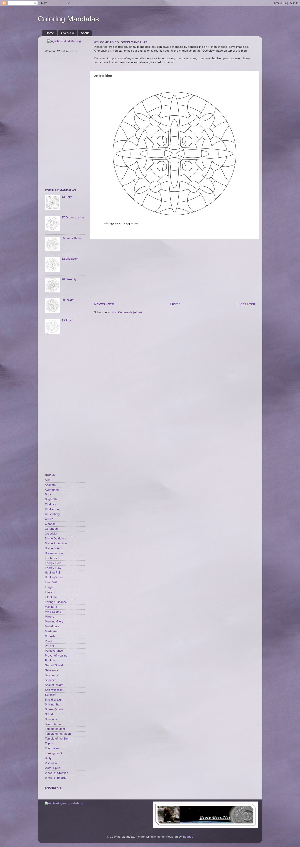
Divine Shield (53, 548)
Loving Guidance (56, 601)
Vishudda (51, 763)
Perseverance (54, 650)
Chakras (50, 504)
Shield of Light (54, 699)
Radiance (51, 660)
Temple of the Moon (58, 733)
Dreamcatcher (54, 553)
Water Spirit (52, 767)
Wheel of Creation (56, 772)
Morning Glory (54, 621)
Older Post (246, 304)
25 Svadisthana (72, 238)
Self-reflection (54, 689)
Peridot (49, 646)
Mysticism (51, 631)
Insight (49, 587)
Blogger (187, 836)
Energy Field (53, 563)
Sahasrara (51, 670)
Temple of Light (55, 728)
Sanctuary (51, 675)
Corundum (52, 528)
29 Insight (68, 299)
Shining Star (53, 704)
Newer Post (104, 304)
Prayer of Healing (56, 655)
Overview (67, 33)
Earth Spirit (52, 558)
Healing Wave (54, 577)
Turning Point (53, 753)
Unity (48, 758)
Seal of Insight (54, 684)
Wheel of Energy (55, 777)
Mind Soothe (53, 611)
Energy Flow (53, 567)
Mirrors (49, 616)
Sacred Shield (54, 665)
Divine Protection (56, 543)
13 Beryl (67, 196)
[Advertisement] (174, 270)
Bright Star (52, 499)
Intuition (50, 592)
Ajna (48, 480)
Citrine (49, 518)
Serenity (50, 694)
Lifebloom (51, 597)
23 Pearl (67, 320)
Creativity (51, 533)
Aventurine (52, 489)
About (85, 33)
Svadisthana (53, 724)
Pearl (48, 641)
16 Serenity (69, 279)
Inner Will (51, 582)
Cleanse (50, 523)
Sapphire (51, 680)
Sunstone (51, 719)
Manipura (51, 606)
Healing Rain (53, 572)
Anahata (50, 484)
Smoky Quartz (54, 709)
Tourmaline (52, 748)
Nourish (50, 636)
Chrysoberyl (52, 514)
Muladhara (52, 626)
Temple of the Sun (57, 738)
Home (50, 33)
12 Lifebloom (70, 258)
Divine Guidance (55, 538)
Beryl (48, 494)
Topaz (49, 743)
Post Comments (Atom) (127, 312)
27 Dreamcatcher (73, 217)
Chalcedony (52, 509)
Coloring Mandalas (68, 19)
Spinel (49, 714)
